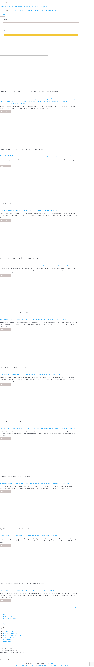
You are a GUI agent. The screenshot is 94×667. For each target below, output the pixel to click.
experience (38, 210)
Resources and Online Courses (11, 620)
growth (49, 156)
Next (77, 608)
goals (35, 374)
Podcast (5, 622)
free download (42, 100)
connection (34, 100)
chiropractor (37, 156)
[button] (41, 35)
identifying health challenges (55, 100)
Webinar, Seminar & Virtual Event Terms (47, 665)
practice (56, 265)
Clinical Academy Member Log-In (12, 633)
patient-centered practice (44, 101)
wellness (58, 374)
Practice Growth (4, 156)
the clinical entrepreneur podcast (17, 103)
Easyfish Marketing (50, 663)
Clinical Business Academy (10, 618)
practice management (65, 265)
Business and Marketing (6, 483)
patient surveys (32, 101)
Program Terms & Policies (62, 665)
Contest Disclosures (34, 665)
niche (63, 483)
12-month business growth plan (42, 98)
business (6, 100)
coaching (43, 156)
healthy (46, 265)
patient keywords (22, 101)
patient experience (12, 101)
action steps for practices (59, 98)
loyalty (41, 428)
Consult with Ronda (8, 631)
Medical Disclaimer (26, 665)
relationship (65, 428)
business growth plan (16, 100)
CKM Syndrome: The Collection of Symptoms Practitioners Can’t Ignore (23, 7)
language (52, 483)
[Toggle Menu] (41, 22)
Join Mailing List (7, 639)
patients (54, 101)
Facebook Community (9, 637)
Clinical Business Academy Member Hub (14, 635)
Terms (19, 665)
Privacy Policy (15, 665)
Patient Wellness (4, 98)
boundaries (40, 265)
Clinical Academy (7, 616)
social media (72, 428)
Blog (4, 624)
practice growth (61, 101)
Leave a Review (7, 641)
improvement (45, 210)
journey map (41, 374)
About (4, 614)
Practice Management (6, 265)
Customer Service (5, 210)
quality (56, 210)
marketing (54, 156)
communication (26, 100)
